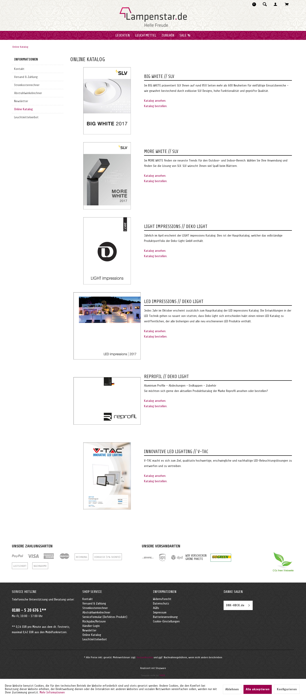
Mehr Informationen (52, 692)
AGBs (156, 608)
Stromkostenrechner (26, 85)
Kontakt (19, 69)
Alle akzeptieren (257, 689)
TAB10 (162, 675)
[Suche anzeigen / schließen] (265, 4)
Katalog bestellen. (155, 106)
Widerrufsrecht (162, 599)
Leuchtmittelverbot (26, 117)
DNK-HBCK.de (235, 605)
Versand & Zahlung (26, 77)
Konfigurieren (287, 689)
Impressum (159, 612)
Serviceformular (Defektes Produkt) (104, 617)
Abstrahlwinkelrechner (28, 93)
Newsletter (21, 101)
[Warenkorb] (288, 4)
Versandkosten (145, 657)
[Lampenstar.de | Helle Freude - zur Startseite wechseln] (153, 17)
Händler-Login (91, 626)
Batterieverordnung (165, 617)
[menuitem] (266, 4)
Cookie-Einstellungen (166, 621)
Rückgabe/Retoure (94, 621)
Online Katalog (23, 109)
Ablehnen (232, 689)
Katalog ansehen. (155, 100)
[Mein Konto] (276, 4)
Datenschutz (161, 603)
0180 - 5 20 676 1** (29, 610)
